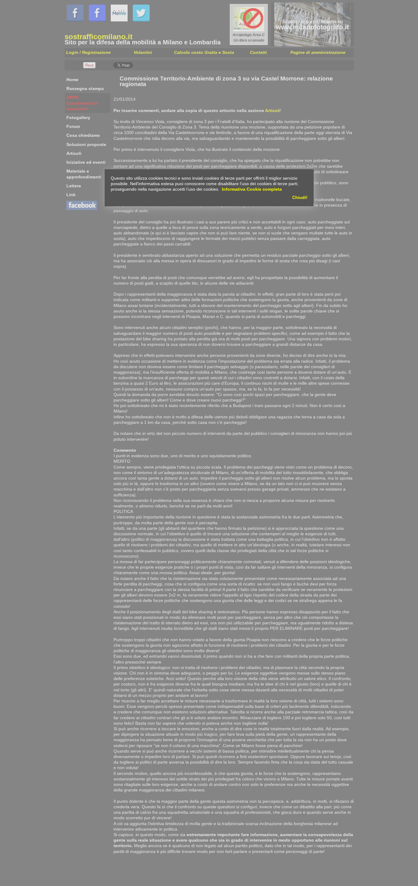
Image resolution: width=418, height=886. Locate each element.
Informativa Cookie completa (252, 189)
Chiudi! (300, 197)
